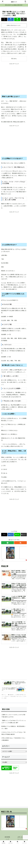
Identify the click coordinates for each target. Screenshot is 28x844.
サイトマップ (21, 839)
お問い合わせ (21, 837)
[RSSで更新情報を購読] (20, 542)
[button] (24, 19)
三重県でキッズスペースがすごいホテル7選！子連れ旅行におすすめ (13, 716)
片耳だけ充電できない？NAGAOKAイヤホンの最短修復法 (13, 739)
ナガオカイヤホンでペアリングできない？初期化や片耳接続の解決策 (13, 733)
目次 (12, 58)
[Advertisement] (14, 79)
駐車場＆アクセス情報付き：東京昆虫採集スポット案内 (13, 727)
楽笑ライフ (14, 1)
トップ (7, 839)
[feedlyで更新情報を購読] (7, 542)
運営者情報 (7, 837)
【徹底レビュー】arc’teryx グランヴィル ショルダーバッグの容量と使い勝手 (13, 721)
